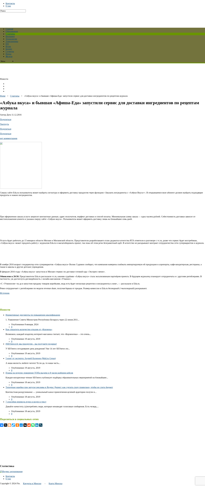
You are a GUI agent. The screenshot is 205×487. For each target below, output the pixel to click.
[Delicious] (13, 425)
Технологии (11, 39)
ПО (7, 44)
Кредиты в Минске (32, 483)
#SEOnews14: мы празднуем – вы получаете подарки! (31, 344)
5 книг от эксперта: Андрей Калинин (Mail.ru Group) (31, 358)
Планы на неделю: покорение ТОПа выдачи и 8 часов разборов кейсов (39, 373)
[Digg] (25, 425)
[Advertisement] (67, 18)
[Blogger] (9, 425)
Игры (8, 46)
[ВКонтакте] (1, 425)
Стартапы (10, 34)
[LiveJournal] (40, 425)
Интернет (10, 36)
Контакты (10, 3)
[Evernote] (33, 425)
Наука (8, 54)
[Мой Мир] (21, 425)
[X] (5, 425)
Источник (4, 293)
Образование (12, 31)
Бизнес (9, 49)
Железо (9, 56)
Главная (9, 29)
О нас (8, 6)
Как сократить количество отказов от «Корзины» (29, 329)
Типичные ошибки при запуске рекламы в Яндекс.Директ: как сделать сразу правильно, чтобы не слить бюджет (59, 387)
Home (2, 96)
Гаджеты (10, 51)
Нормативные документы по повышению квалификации (33, 315)
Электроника (12, 41)
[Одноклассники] (17, 425)
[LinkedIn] (36, 425)
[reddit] (29, 425)
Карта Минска (55, 483)
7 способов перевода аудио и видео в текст (26, 402)
